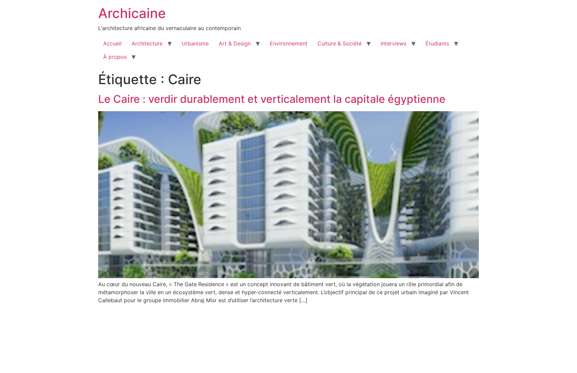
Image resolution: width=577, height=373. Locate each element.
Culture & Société (340, 43)
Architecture (147, 43)
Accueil (112, 43)
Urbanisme (195, 43)
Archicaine (132, 13)
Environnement (289, 43)
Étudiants (437, 43)
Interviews (393, 43)
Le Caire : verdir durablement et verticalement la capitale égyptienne (271, 99)
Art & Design (235, 43)
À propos (115, 56)
